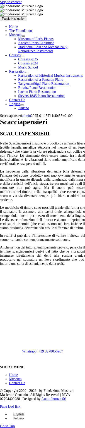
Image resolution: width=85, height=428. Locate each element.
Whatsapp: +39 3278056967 (42, 351)
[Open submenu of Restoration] (27, 72)
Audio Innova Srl (53, 399)
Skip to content (11, 2)
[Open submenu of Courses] (22, 56)
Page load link (10, 406)
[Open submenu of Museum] (23, 36)
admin (26, 116)
